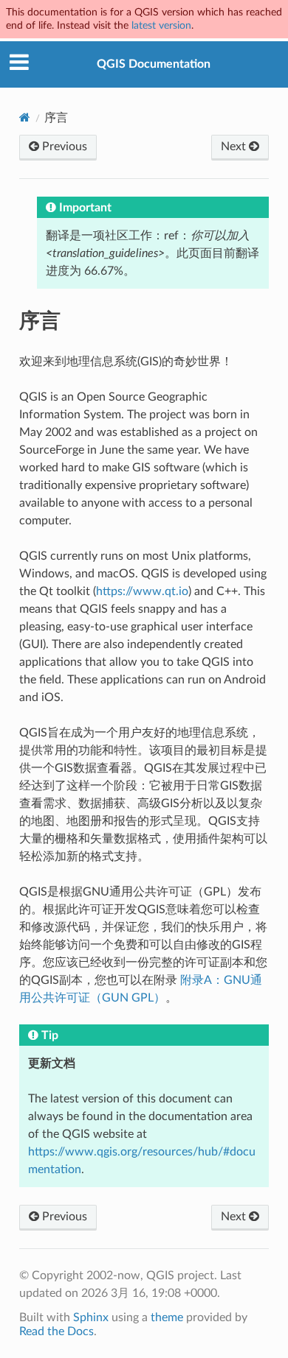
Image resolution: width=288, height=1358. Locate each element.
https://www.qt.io (142, 591)
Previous (63, 146)
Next (235, 146)
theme (167, 1317)
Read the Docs (56, 1331)
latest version (161, 25)
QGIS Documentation (153, 64)
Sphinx (91, 1317)
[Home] (24, 117)
